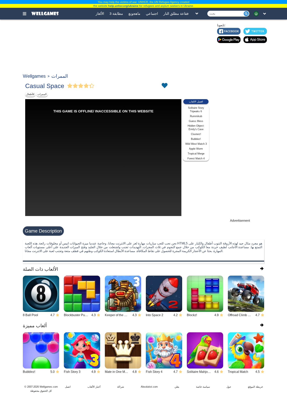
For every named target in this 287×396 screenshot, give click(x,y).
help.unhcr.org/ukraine (123, 5)
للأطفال (30, 94)
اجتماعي (152, 14)
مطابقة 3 (116, 14)
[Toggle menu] (27, 13)
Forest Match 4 (196, 158)
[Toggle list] (197, 13)
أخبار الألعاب (94, 386)
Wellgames (34, 76)
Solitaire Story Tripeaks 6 (196, 109)
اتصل (68, 386)
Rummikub (196, 116)
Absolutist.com (149, 386)
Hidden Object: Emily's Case (196, 127)
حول (228, 386)
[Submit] (246, 13)
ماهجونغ (134, 14)
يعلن (177, 386)
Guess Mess (196, 121)
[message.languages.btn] (257, 13)
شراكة (120, 386)
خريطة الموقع (255, 386)
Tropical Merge (196, 153)
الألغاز (100, 14)
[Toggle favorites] (164, 86)
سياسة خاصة (203, 386)
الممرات (59, 76)
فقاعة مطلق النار (176, 14)
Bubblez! (196, 139)
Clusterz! (196, 134)
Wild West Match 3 (196, 143)
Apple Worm (196, 148)
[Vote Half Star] (91, 86)
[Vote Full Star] (70, 86)
